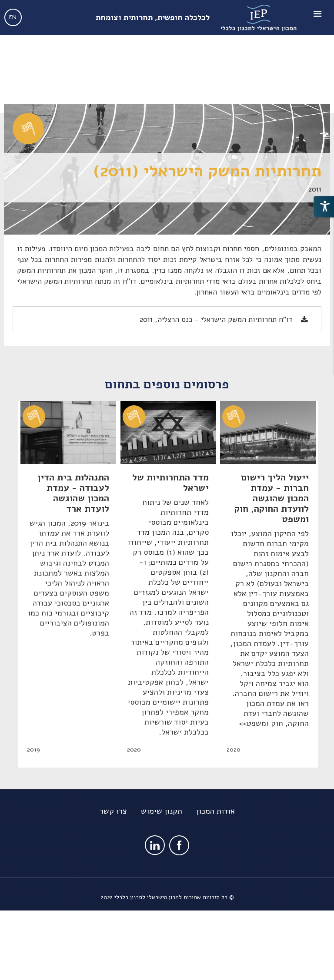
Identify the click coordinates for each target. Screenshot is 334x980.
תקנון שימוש (161, 811)
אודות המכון (215, 811)
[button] (319, 17)
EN (13, 17)
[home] (260, 17)
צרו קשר (113, 811)
